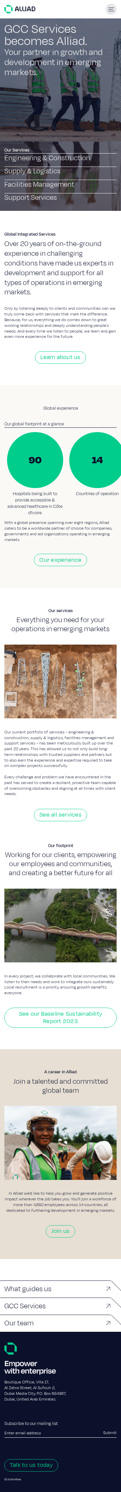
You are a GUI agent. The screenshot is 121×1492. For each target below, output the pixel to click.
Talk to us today (31, 1465)
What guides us (27, 1289)
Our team (19, 1323)
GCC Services (25, 1306)
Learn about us (60, 357)
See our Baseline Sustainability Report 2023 (60, 1017)
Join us (60, 1231)
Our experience (60, 560)
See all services (60, 815)
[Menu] (111, 9)
